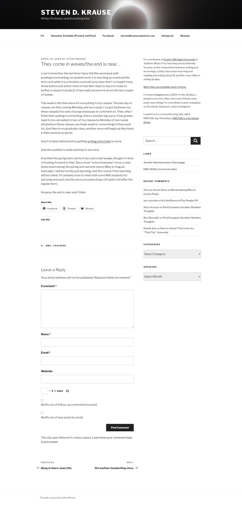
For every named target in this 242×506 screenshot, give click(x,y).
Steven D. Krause (76, 12)
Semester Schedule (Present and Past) (73, 35)
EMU (49, 245)
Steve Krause (76, 59)
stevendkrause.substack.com (138, 35)
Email (45, 352)
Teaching (59, 245)
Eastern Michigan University (179, 59)
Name (46, 334)
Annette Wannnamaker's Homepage (164, 162)
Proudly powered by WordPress (57, 497)
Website (46, 371)
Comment (49, 286)
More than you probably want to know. (164, 86)
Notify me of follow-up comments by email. (69, 404)
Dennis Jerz (149, 228)
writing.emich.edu (99, 141)
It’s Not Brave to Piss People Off (180, 200)
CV (42, 35)
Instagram (168, 35)
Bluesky (185, 35)
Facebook (108, 35)
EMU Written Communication (160, 169)
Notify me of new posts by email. (62, 417)
